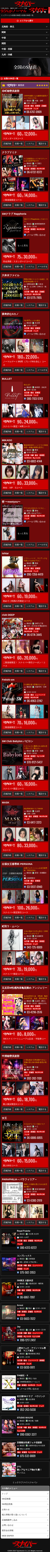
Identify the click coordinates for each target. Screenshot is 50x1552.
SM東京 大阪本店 (25, 1280)
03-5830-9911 (27, 1367)
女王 (4, 1118)
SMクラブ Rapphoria (14, 213)
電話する (42, 144)
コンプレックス (24, 1255)
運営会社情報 (7, 1530)
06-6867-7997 (27, 1297)
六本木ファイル (10, 275)
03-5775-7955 (34, 298)
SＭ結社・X (22, 1375)
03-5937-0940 (34, 887)
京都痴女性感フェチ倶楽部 (29, 1442)
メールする (42, 267)
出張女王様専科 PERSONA (17, 864)
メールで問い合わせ (36, 234)
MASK (5, 802)
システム (30, 144)
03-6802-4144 (34, 461)
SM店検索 (6, 1499)
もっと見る (23, 245)
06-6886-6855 (34, 1138)
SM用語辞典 (7, 1504)
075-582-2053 (27, 1272)
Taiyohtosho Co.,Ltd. (23, 1551)
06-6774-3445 (34, 635)
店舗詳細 (7, 144)
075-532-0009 (27, 1456)
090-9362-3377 (28, 1434)
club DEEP (8, 614)
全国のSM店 (16, 15)
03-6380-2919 (34, 1200)
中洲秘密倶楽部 (10, 1056)
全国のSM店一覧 (27, 15)
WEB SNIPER (8, 1536)
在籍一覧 (19, 144)
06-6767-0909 (34, 112)
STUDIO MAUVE (25, 1417)
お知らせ (6, 1509)
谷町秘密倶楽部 (10, 90)
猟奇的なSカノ (10, 314)
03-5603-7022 (27, 1319)
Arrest (20, 1305)
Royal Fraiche (23, 1231)
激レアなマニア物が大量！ (29, 1469)
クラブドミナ (9, 152)
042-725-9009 (34, 947)
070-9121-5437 (34, 762)
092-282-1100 (34, 1078)
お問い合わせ (7, 1525)
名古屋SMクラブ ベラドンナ (31, 1396)
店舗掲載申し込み (9, 1520)
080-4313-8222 (28, 1248)
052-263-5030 (28, 1410)
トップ (5, 1494)
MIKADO (7, 440)
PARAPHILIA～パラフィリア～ (19, 1179)
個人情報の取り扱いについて (14, 1515)
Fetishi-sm (8, 679)
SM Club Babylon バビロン (17, 741)
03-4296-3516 (34, 1012)
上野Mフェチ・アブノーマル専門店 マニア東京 (31, 1349)
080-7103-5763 (35, 399)
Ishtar (5, 553)
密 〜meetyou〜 (11, 501)
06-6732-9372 (34, 172)
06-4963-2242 (34, 701)
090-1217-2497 (28, 1340)
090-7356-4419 (35, 574)
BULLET (7, 378)
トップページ (5, 15)
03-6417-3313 (34, 822)
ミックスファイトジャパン (25, 1482)
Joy (18, 1326)
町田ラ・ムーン (10, 926)
